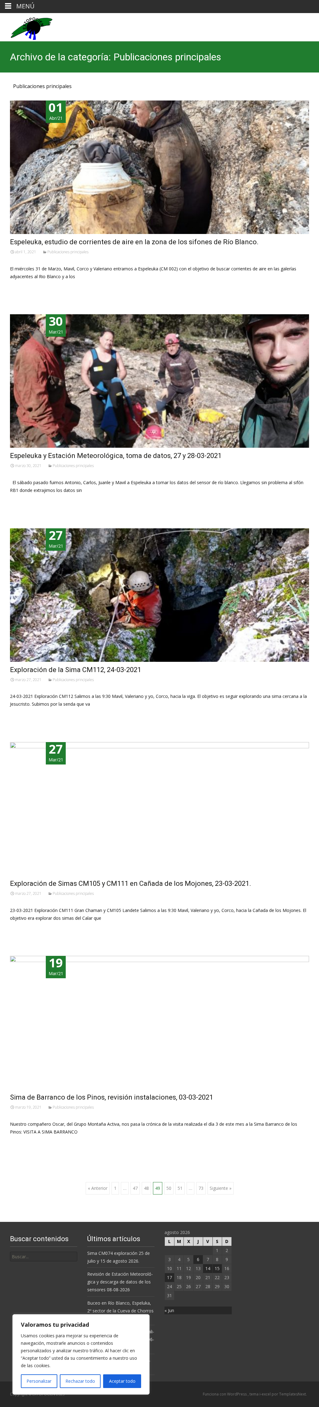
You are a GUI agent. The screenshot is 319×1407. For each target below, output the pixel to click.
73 (200, 1188)
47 (135, 1188)
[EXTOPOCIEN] (26, 27)
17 (169, 1277)
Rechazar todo (80, 1381)
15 (217, 1268)
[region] (81, 1354)
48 (146, 1188)
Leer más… (22, 288)
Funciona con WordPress (225, 1394)
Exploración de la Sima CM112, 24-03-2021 (75, 670)
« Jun (169, 1310)
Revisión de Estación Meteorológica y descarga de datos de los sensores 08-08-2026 (120, 1281)
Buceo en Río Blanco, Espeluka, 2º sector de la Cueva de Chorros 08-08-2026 (120, 1310)
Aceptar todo (122, 1381)
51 (180, 1188)
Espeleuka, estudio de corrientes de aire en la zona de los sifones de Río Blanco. (134, 242)
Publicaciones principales (67, 252)
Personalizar (38, 1381)
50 (168, 1188)
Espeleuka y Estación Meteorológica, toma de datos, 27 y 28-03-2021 (115, 456)
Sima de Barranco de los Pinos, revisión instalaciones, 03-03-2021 (111, 1097)
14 (207, 1268)
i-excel (265, 1394)
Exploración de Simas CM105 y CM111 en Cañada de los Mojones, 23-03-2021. (130, 883)
